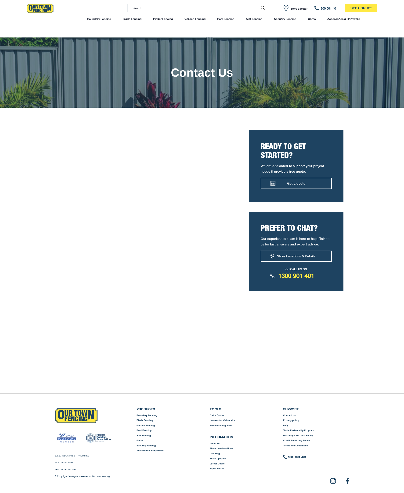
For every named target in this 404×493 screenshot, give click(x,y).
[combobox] (197, 8)
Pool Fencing (225, 19)
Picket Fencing (163, 19)
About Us (215, 443)
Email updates (218, 458)
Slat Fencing (254, 19)
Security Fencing (285, 19)
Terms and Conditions (295, 445)
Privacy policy (291, 420)
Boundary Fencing (99, 19)
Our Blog (215, 453)
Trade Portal (217, 468)
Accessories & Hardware (343, 19)
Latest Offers (217, 463)
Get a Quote (361, 8)
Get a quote (296, 183)
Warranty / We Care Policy (298, 435)
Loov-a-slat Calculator (222, 420)
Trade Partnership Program (298, 430)
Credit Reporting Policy (296, 440)
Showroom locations (221, 448)
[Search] (263, 8)
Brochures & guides (221, 425)
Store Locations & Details (296, 256)
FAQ (285, 425)
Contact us (289, 415)
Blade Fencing (132, 19)
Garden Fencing (195, 19)
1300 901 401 (296, 275)
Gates (312, 19)
